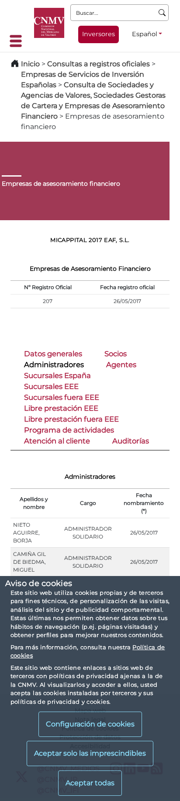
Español (144, 34)
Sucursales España (57, 375)
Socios (115, 353)
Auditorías (130, 440)
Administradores (54, 364)
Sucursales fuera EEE (61, 397)
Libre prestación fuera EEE (71, 419)
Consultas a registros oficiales (98, 64)
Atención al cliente (57, 440)
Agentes (121, 364)
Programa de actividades (69, 430)
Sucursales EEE (51, 386)
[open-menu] (18, 41)
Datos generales (53, 353)
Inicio (30, 64)
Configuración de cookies (90, 724)
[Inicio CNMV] (49, 22)
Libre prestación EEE (61, 408)
